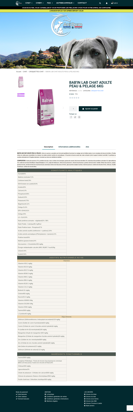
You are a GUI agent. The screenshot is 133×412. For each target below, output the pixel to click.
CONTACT (82, 3)
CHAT (28, 3)
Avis (87, 147)
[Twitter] (75, 117)
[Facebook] (71, 117)
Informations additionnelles (69, 147)
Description (48, 147)
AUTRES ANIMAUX (64, 3)
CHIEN (39, 3)
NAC (49, 3)
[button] (27, 108)
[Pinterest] (79, 117)
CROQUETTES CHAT (97, 90)
